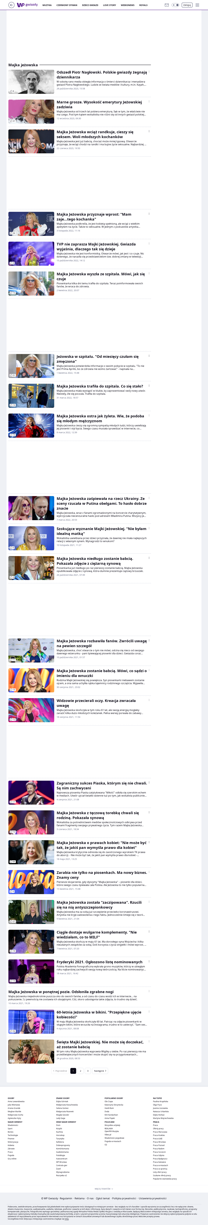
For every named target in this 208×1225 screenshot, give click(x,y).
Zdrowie (11, 1148)
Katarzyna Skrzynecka (114, 1104)
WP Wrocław (61, 1162)
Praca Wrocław (159, 1142)
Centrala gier (61, 1165)
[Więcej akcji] (149, 71)
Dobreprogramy (63, 1145)
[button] (175, 5)
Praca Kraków (159, 1135)
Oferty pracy (158, 1128)
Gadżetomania (62, 1152)
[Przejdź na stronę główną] (11, 7)
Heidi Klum (109, 1108)
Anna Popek (110, 1118)
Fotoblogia (60, 1155)
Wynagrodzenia (62, 1172)
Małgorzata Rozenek (65, 1111)
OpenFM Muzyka (112, 1131)
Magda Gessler (62, 1115)
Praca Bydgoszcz (160, 1158)
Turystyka (60, 1138)
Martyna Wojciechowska (163, 1118)
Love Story (109, 5)
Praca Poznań (159, 1145)
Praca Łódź (157, 1138)
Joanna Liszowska (160, 1108)
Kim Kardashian (111, 1115)
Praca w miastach (160, 1165)
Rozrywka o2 (61, 1175)
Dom (58, 1125)
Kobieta (11, 1145)
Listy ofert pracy (160, 1172)
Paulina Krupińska (160, 1101)
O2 (106, 1144)
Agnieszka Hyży (14, 1118)
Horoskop (60, 1135)
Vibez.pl (108, 1134)
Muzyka (47, 5)
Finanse (11, 1138)
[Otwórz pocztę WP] (166, 5)
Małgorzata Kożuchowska (67, 1104)
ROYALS (143, 5)
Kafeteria (60, 1142)
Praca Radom (158, 1148)
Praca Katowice (159, 1162)
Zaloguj (187, 5)
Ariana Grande (14, 1108)
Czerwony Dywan (66, 5)
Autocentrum (61, 1158)
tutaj (67, 1219)
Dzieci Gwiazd (90, 5)
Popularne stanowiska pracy (165, 1178)
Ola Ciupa (109, 1101)
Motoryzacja (13, 1142)
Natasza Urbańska (161, 1111)
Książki (59, 1128)
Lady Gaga (60, 1118)
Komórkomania (62, 1148)
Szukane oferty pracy (162, 1175)
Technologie (13, 1135)
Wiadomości (13, 1125)
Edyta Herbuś (158, 1115)
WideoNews (127, 5)
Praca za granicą (160, 1168)
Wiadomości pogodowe (114, 1138)
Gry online (12, 1158)
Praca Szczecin (159, 1152)
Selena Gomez (62, 1108)
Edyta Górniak (62, 1101)
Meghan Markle (14, 1111)
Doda (107, 1111)
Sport (10, 1128)
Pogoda (11, 1155)
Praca (10, 1152)
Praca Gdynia (158, 1155)
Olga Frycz (157, 1104)
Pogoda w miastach (113, 1141)
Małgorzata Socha (15, 1115)
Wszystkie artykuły (112, 1125)
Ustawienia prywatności (152, 1198)
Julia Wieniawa (14, 1104)
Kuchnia (59, 1132)
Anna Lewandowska (16, 1101)
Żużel (58, 1168)
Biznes (10, 1132)
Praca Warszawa (160, 1132)
